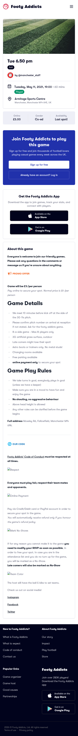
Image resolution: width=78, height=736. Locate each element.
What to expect (11, 643)
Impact (46, 643)
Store (45, 656)
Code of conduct (12, 650)
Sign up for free (39, 164)
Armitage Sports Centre (30, 99)
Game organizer (12, 676)
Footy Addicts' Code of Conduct (25, 456)
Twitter (11, 611)
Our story (47, 636)
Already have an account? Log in (39, 175)
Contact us (9, 656)
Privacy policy (26, 730)
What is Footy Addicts (15, 636)
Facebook (12, 604)
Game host (9, 683)
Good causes (10, 689)
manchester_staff (30, 75)
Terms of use (10, 730)
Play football (49, 650)
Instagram (13, 597)
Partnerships (10, 696)
